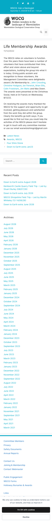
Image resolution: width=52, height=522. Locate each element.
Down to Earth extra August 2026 (20, 182)
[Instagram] (33, 3)
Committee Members (14, 441)
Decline (26, 517)
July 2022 (8, 387)
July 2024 (8, 309)
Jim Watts (25, 88)
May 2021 (8, 419)
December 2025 (11, 252)
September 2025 (12, 265)
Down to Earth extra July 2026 (18, 193)
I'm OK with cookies (26, 510)
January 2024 (10, 334)
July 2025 (8, 273)
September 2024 (12, 305)
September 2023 (12, 346)
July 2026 (8, 228)
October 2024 (10, 301)
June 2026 (9, 232)
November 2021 (11, 411)
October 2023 (10, 342)
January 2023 (10, 366)
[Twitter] (23, 3)
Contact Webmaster (13, 469)
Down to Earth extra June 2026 (19, 204)
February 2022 (11, 403)
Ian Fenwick (28, 85)
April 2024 (9, 322)
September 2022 (12, 379)
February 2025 (11, 289)
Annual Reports (11, 453)
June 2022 (9, 391)
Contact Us (9, 461)
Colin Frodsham (11, 88)
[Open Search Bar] (41, 32)
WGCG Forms (10, 481)
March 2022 (9, 399)
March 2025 (9, 285)
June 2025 (9, 277)
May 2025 (8, 281)
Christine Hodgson (13, 85)
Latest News (13, 136)
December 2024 (11, 297)
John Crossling (38, 82)
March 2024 (9, 326)
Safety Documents (13, 449)
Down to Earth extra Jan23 (20, 147)
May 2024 (8, 318)
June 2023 (9, 354)
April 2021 (8, 423)
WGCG (18, 139)
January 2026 (10, 248)
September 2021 (12, 415)
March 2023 (9, 358)
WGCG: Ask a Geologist (22, 8)
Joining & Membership (14, 465)
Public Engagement (13, 477)
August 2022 (10, 383)
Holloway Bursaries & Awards (18, 485)
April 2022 (9, 395)
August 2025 (10, 269)
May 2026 (8, 236)
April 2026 (9, 240)
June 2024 (9, 314)
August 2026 (10, 224)
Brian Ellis (40, 85)
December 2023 (11, 338)
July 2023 (8, 350)
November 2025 (11, 257)
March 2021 (9, 427)
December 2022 (11, 370)
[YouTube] (28, 3)
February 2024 (11, 330)
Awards (10, 139)
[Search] (43, 161)
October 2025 (10, 261)
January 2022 (10, 407)
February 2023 (11, 362)
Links (6, 493)
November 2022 (11, 375)
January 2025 (10, 293)
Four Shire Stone (15, 143)
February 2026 (11, 244)
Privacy (7, 445)
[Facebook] (18, 3)
